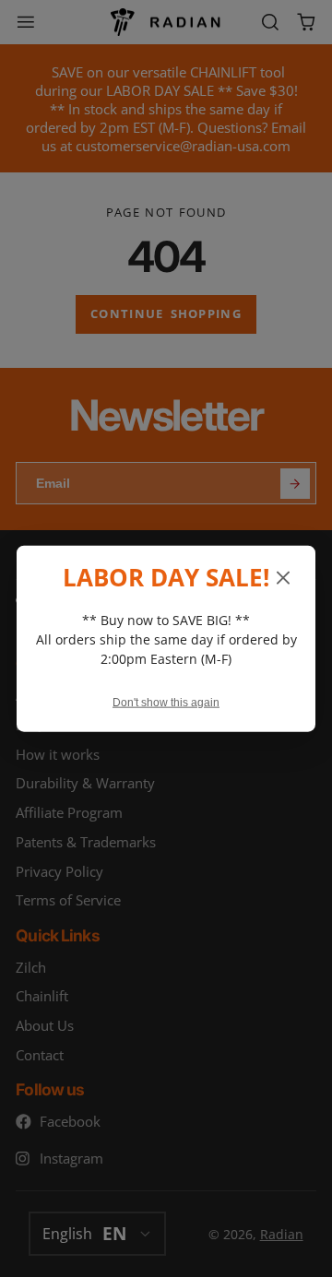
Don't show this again (166, 702)
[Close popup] (283, 578)
